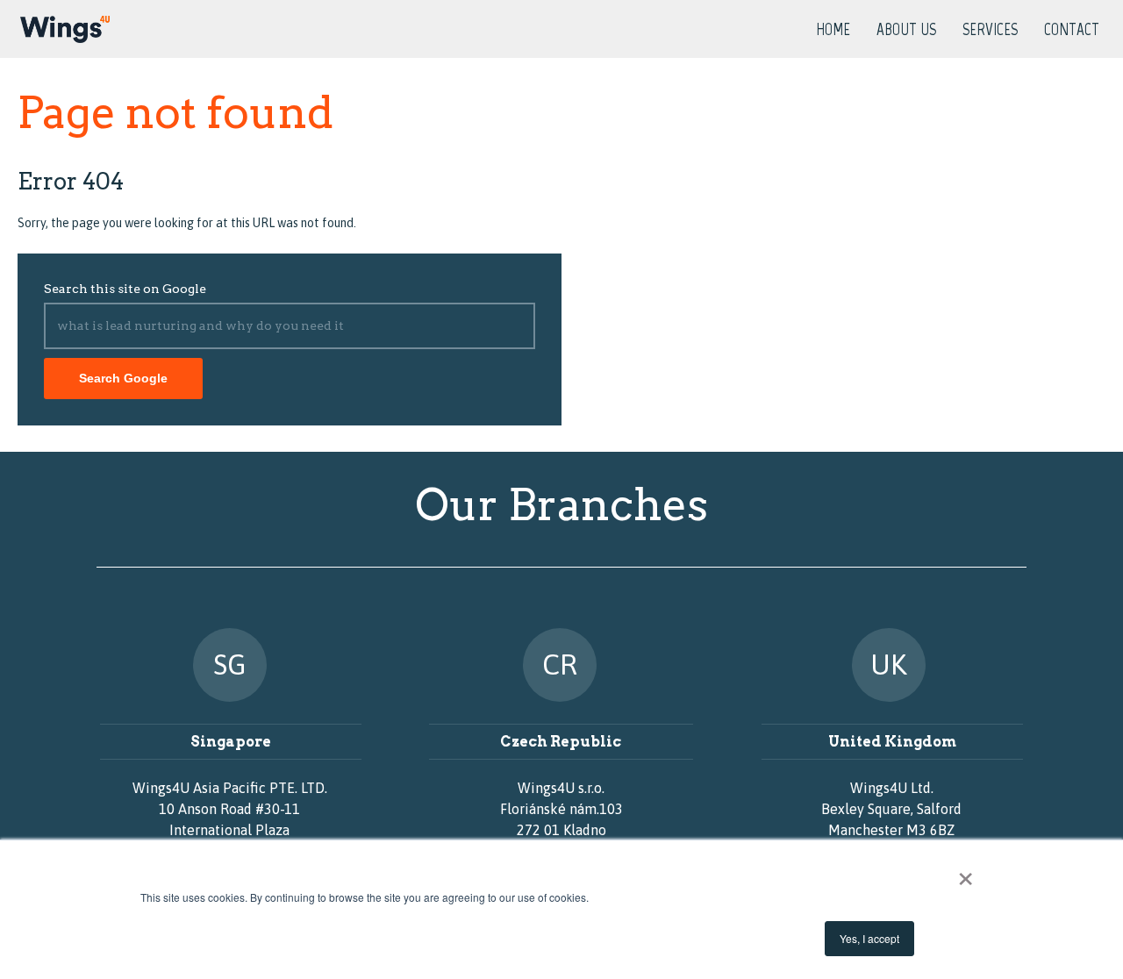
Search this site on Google (125, 289)
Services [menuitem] (990, 30)
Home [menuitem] (833, 30)
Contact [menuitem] (1071, 30)
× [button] (965, 873)
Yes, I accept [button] (869, 938)
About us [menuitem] (906, 30)
